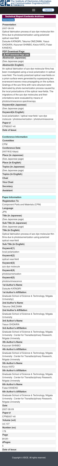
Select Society (8, 19)
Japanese (48, 10)
